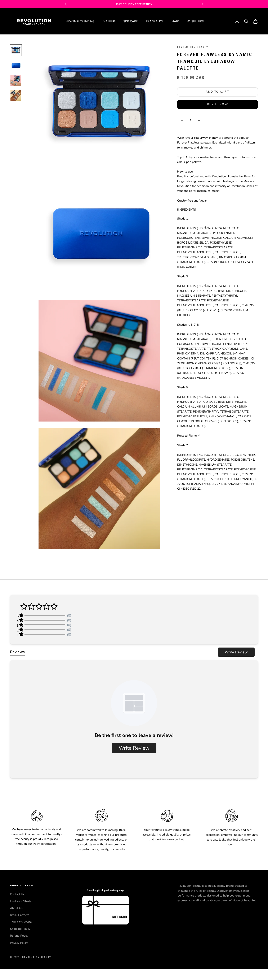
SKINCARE (130, 21)
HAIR (175, 21)
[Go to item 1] (16, 50)
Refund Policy (19, 936)
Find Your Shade (20, 901)
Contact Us (17, 894)
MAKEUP (109, 21)
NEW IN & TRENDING (80, 21)
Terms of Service (21, 922)
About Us (16, 908)
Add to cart (217, 92)
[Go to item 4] (16, 95)
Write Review (236, 652)
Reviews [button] (17, 651)
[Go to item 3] (16, 80)
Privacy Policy (19, 943)
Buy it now (217, 104)
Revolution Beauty (192, 46)
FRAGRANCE (154, 21)
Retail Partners (19, 915)
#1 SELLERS (195, 21)
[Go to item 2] (16, 65)
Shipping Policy (20, 929)
